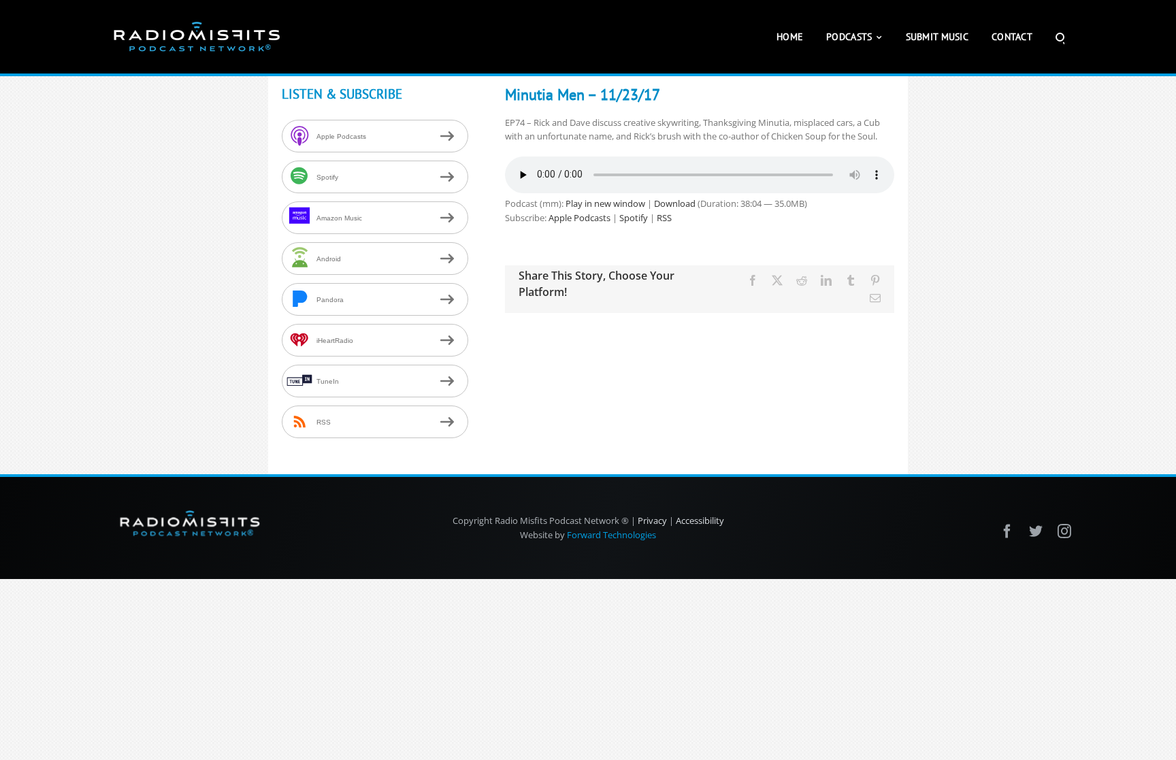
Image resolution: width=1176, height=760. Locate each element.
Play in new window (605, 203)
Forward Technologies (611, 535)
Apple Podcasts (579, 218)
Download (675, 203)
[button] (1060, 36)
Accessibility (700, 520)
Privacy (652, 520)
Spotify (633, 218)
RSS (664, 218)
